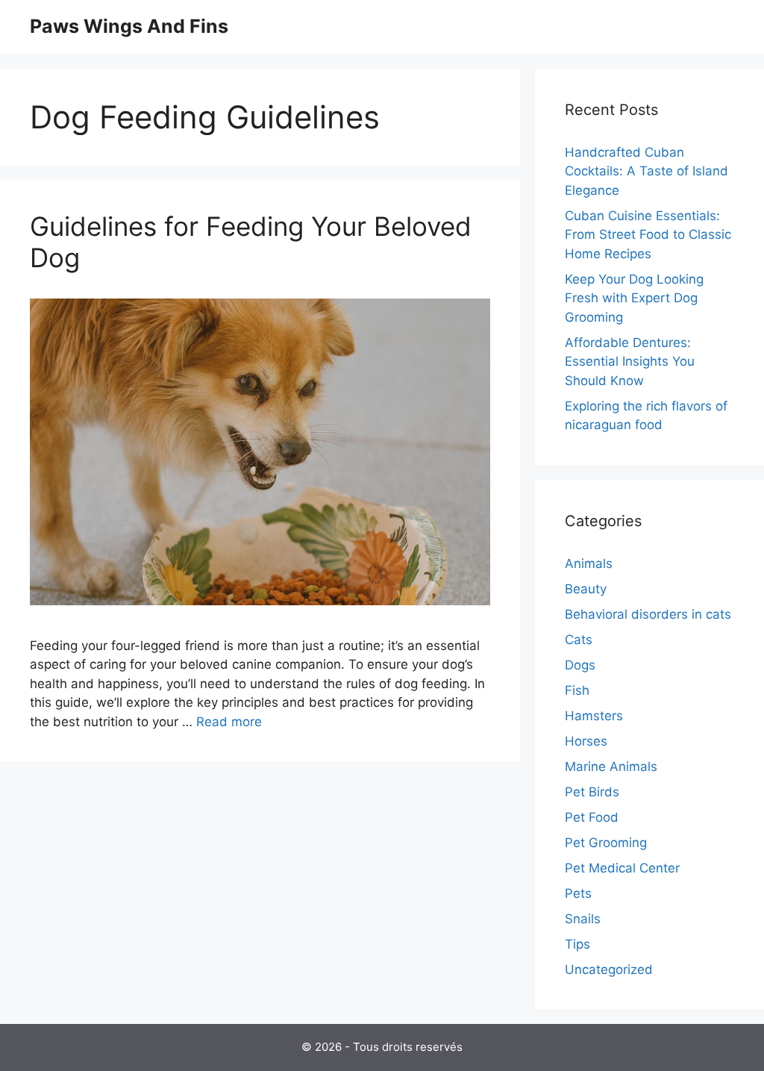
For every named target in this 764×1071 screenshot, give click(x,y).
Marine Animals (611, 766)
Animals (589, 563)
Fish (577, 690)
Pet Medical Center (622, 868)
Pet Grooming (606, 842)
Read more (229, 721)
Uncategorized (609, 969)
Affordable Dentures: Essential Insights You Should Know (630, 361)
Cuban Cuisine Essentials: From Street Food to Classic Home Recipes (648, 234)
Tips (577, 944)
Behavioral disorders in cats (648, 614)
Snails (583, 918)
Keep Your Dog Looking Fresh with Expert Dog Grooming (634, 298)
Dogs (580, 665)
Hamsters (594, 715)
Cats (578, 639)
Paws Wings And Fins (129, 26)
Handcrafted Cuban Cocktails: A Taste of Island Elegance (646, 171)
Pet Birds (592, 791)
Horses (586, 741)
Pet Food (592, 817)
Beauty (586, 588)
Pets (578, 893)
